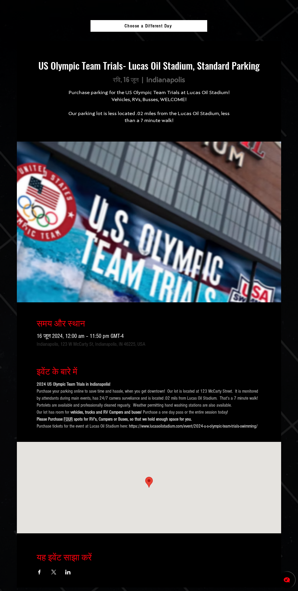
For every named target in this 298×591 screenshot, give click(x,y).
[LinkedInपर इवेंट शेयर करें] (68, 572)
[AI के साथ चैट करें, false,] (287, 580)
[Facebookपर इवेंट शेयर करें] (39, 572)
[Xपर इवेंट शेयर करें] (53, 572)
